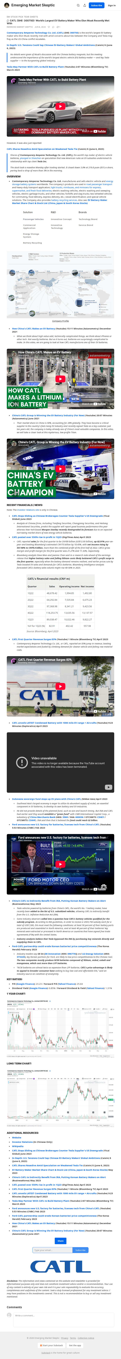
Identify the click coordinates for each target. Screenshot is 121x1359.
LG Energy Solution (92, 953)
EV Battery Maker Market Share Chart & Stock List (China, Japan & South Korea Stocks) (59, 202)
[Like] (49, 27)
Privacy (64, 1338)
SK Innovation (53, 953)
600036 (79, 817)
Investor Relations (22, 1141)
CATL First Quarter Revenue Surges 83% (34, 639)
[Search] (78, 5)
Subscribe (96, 5)
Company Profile (60, 320)
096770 (72, 953)
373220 (21, 956)
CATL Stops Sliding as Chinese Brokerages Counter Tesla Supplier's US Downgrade (57, 515)
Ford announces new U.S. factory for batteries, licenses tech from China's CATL (55, 824)
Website (16, 1137)
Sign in (112, 5)
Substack (45, 1352)
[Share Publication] (85, 5)
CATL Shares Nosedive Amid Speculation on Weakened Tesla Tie (42, 148)
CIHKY (100, 817)
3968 (65, 817)
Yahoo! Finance (66, 983)
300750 (74, 32)
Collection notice (86, 1338)
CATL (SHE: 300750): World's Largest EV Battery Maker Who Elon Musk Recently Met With (58, 22)
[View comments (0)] (53, 27)
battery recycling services (64, 200)
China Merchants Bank (42, 817)
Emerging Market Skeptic (20, 27)
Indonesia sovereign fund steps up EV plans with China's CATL (46, 798)
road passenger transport (99, 184)
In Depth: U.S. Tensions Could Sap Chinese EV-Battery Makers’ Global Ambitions (51, 45)
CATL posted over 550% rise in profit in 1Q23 (37, 537)
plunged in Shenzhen (30, 158)
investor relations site (28, 509)
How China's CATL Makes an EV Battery (33, 328)
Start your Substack (53, 1345)
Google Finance (25, 983)
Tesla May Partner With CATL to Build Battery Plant (35, 66)
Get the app (75, 1345)
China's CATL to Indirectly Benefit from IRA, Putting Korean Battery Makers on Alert (59, 900)
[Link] (2, 176)
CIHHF (32, 820)
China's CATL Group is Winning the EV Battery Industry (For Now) (48, 415)
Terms (73, 1338)
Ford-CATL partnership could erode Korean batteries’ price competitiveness (54, 946)
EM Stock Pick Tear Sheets (22, 16)
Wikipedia (17, 1146)
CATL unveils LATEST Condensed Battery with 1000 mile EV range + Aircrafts (54, 722)
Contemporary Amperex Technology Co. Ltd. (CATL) (35, 32)
